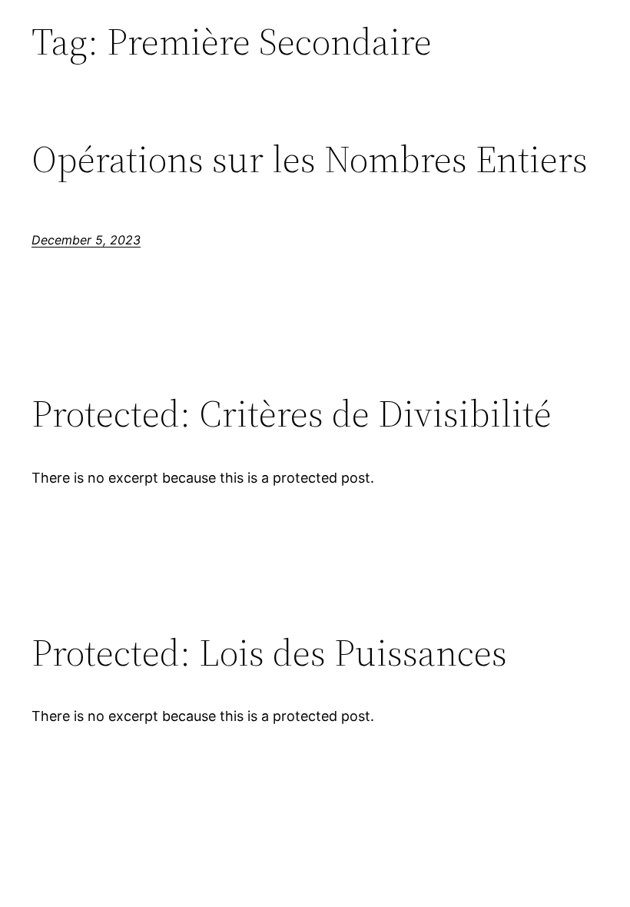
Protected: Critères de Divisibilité (292, 414)
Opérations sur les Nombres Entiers (310, 159)
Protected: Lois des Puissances (269, 653)
